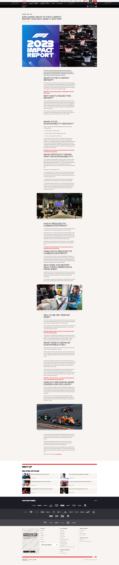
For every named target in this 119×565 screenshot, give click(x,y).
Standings (42, 3)
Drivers (48, 3)
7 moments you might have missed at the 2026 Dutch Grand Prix (80, 481)
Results (36, 3)
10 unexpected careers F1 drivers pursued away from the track (42, 488)
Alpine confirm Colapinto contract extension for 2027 (40, 474)
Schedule (30, 3)
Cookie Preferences (63, 553)
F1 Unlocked (59, 3)
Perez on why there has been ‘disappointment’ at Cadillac (79, 474)
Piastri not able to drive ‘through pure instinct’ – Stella (78, 488)
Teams (53, 3)
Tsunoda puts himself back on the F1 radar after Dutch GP (41, 481)
